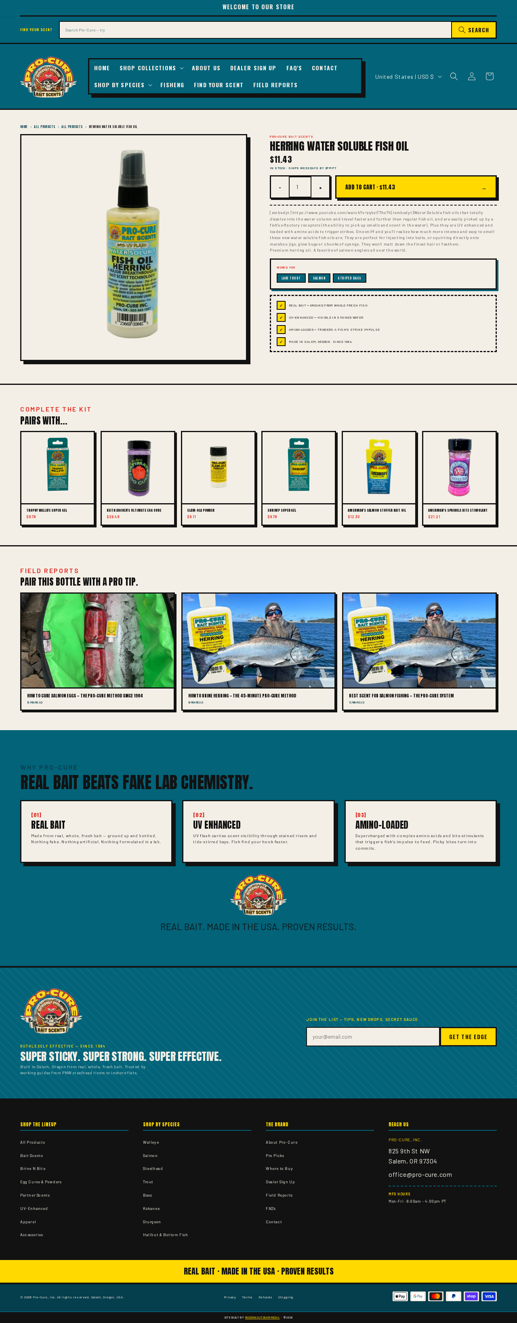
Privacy (230, 1297)
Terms (247, 1297)
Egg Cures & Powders (40, 1181)
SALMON (319, 278)
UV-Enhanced (34, 1208)
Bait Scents (31, 1155)
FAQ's (271, 1208)
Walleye (151, 1142)
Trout (148, 1181)
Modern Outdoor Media (262, 1317)
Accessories (31, 1234)
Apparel (28, 1221)
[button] (151, 67)
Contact (274, 1221)
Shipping (285, 1297)
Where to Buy (279, 1168)
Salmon (150, 1155)
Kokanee (151, 1208)
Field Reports (279, 1195)
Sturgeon (152, 1221)
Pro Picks (275, 1155)
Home (24, 126)
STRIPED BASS (349, 278)
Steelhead (153, 1168)
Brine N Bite (32, 1168)
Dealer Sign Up (280, 1181)
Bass (147, 1195)
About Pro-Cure (281, 1142)
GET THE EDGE (468, 1037)
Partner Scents (35, 1195)
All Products (44, 126)
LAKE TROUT (291, 278)
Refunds (265, 1297)
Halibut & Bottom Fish (165, 1234)
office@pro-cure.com (420, 1174)
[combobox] (255, 30)
